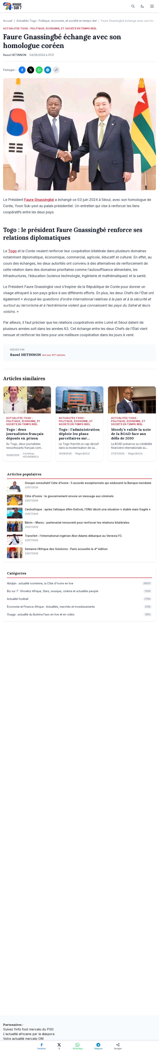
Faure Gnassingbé (39, 200)
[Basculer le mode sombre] (142, 6)
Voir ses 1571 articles (53, 355)
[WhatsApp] (39, 69)
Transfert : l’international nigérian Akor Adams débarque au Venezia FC (73, 535)
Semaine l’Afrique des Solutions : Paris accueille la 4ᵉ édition (66, 549)
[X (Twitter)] (30, 69)
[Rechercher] (133, 6)
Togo (12, 251)
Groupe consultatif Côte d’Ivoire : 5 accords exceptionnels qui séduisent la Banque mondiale (88, 483)
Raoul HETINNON (26, 354)
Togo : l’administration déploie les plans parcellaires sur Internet (79, 434)
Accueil (7, 20)
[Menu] (152, 6)
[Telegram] (47, 69)
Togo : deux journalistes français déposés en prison (24, 433)
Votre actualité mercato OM (23, 1039)
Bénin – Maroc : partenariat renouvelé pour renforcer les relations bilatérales (77, 522)
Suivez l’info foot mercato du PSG (28, 1029)
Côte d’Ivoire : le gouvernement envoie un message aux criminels (69, 496)
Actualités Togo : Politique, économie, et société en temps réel (56, 20)
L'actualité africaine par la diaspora (28, 1034)
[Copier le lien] (56, 69)
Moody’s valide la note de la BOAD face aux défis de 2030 (131, 433)
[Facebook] (22, 69)
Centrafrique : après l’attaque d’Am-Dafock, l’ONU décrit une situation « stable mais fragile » (88, 509)
